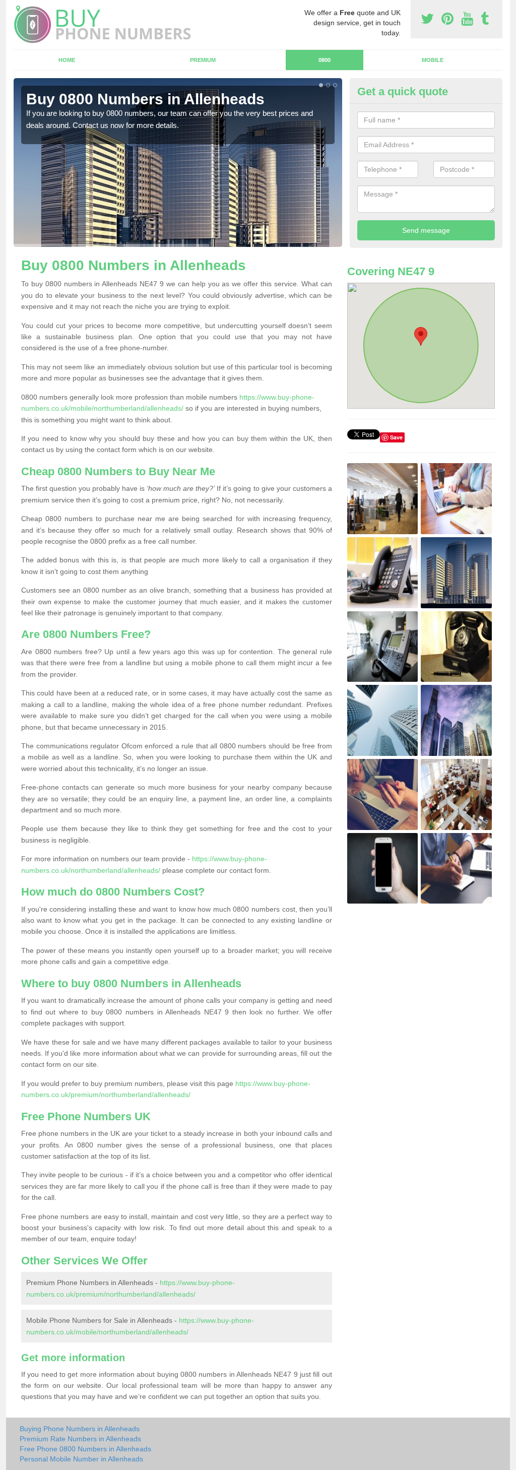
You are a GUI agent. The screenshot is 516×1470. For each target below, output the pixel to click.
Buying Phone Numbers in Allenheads (80, 1429)
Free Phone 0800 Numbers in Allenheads (85, 1449)
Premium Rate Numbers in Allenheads (80, 1439)
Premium (203, 60)
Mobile (432, 60)
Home (66, 60)
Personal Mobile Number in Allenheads (81, 1459)
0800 (324, 60)
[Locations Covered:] (18, 8)
